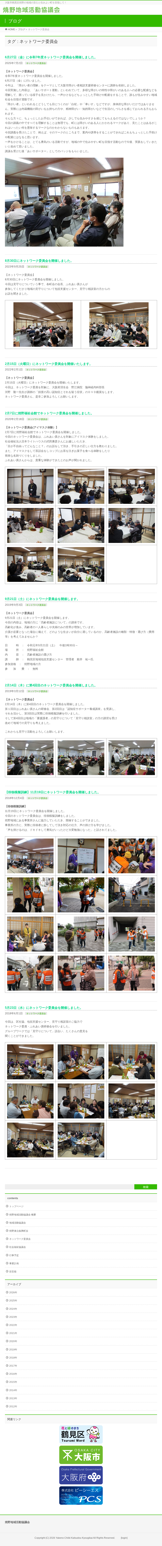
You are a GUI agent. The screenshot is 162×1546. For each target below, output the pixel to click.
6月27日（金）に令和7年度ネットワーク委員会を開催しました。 (51, 57)
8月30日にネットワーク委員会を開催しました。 (39, 260)
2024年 (13, 1309)
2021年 (13, 1333)
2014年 (13, 1390)
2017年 (13, 1365)
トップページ (16, 1206)
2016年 (13, 1374)
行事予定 (14, 1255)
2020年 (13, 1341)
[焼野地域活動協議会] (31, 10)
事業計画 (14, 1263)
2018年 (13, 1357)
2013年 (13, 1398)
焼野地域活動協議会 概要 (22, 1214)
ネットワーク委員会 (36, 63)
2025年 (13, 1300)
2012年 (13, 1406)
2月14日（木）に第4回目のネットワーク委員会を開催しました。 (51, 685)
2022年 (13, 1325)
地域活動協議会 (17, 1222)
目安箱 (12, 1271)
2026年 (13, 1292)
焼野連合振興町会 (18, 1230)
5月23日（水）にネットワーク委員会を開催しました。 (44, 1007)
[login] (124, 1538)
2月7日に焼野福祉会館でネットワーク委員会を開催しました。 (49, 413)
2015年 (13, 1382)
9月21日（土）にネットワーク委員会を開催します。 (42, 599)
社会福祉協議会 (17, 1247)
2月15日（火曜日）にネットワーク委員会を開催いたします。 (48, 364)
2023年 (13, 1317)
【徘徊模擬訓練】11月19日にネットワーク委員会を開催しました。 (53, 792)
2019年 (13, 1349)
